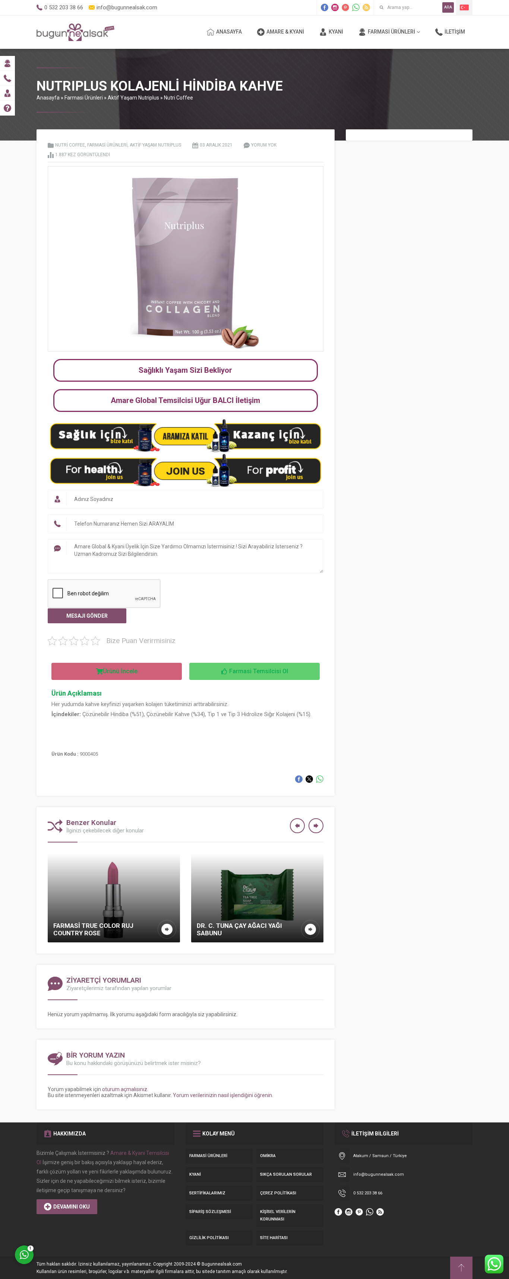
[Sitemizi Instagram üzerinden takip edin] (335, 7)
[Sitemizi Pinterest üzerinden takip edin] (345, 7)
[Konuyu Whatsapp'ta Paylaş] (319, 779)
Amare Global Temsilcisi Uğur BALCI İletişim (185, 400)
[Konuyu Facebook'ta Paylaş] (299, 779)
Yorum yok (263, 145)
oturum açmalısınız (124, 1089)
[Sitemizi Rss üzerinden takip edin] (366, 7)
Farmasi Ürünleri (83, 98)
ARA (448, 7)
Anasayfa (48, 98)
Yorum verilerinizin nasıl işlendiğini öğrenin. (223, 1095)
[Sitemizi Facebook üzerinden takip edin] (324, 7)
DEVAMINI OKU (71, 1207)
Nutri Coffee (178, 98)
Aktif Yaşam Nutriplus (133, 98)
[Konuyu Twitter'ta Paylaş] (309, 779)
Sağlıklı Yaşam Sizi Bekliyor (185, 370)
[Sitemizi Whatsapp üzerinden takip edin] (356, 7)
